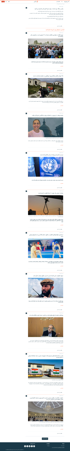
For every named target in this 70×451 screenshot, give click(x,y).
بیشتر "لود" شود (45, 438)
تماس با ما (62, 445)
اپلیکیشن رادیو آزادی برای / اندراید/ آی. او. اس (58, 447)
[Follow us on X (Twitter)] (32, 446)
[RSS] (25, 446)
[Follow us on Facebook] (34, 446)
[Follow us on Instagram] (27, 446)
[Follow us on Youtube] (29, 446)
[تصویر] (8, 1)
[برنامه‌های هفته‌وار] (6, 1)
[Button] (59, 26)
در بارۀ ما (48, 445)
